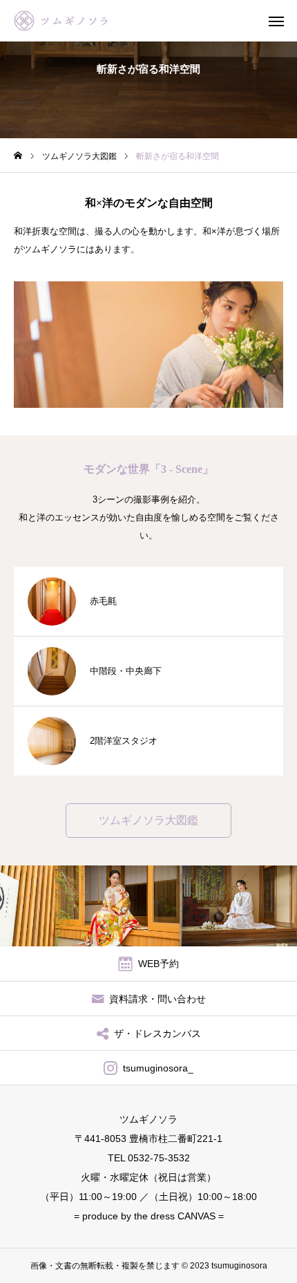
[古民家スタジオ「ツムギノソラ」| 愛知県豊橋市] (69, 20)
